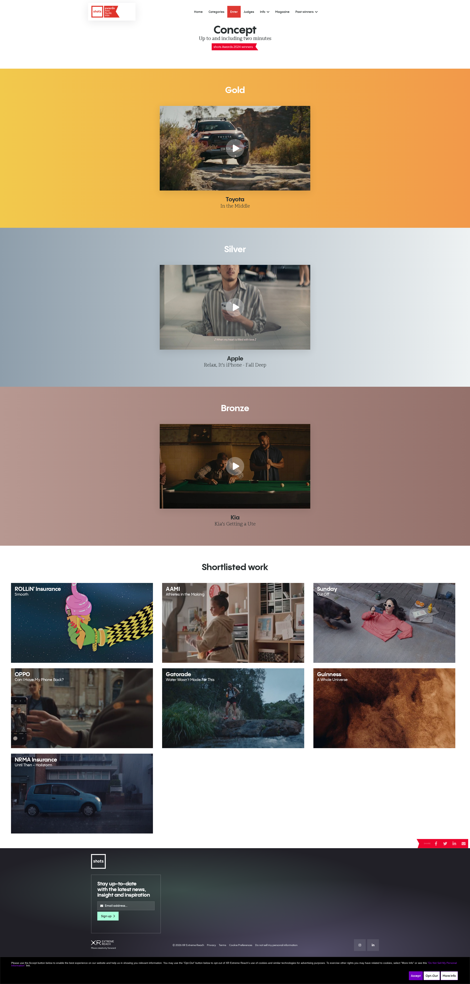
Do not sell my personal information (276, 945)
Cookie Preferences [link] (240, 945)
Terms (222, 945)
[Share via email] (463, 843)
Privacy (211, 945)
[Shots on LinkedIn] (373, 945)
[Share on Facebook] (436, 843)
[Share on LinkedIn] (454, 843)
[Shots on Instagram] (360, 945)
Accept (416, 976)
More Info (449, 976)
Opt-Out (432, 976)
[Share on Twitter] (445, 843)
